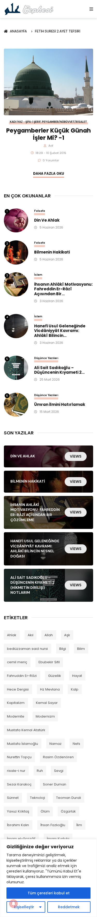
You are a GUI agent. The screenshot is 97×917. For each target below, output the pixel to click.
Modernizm (45, 716)
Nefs (76, 743)
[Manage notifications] (13, 903)
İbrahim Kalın (18, 825)
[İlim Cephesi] (29, 8)
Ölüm (45, 811)
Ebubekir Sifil (49, 662)
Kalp (74, 689)
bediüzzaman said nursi (27, 648)
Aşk (67, 635)
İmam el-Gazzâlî (21, 838)
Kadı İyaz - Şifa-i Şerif (25, 122)
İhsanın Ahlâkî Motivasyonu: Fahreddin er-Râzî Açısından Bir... (63, 289)
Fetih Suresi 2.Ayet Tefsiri (57, 31)
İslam (38, 274)
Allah (48, 635)
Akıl (30, 635)
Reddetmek (69, 907)
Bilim (81, 648)
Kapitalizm (16, 702)
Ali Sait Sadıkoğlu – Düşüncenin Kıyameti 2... (59, 370)
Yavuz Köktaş (18, 811)
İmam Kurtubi (58, 838)
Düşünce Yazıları (46, 358)
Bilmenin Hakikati (52, 252)
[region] (48, 878)
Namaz (55, 743)
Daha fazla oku (48, 173)
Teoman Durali (68, 797)
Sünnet (13, 797)
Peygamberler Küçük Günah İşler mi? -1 (48, 134)
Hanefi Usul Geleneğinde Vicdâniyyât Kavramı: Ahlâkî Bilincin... (59, 331)
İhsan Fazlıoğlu (52, 825)
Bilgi (62, 648)
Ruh (40, 770)
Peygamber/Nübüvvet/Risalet (64, 122)
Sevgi (58, 770)
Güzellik (54, 675)
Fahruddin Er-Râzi (22, 675)
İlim (79, 825)
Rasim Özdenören (58, 757)
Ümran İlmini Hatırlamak (59, 404)
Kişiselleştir (24, 907)
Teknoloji (37, 797)
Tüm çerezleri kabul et (49, 893)
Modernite (15, 716)
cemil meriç (17, 662)
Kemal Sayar (47, 702)
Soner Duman (54, 784)
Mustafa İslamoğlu (22, 743)
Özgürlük (68, 811)
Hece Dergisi (18, 689)
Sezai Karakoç (19, 784)
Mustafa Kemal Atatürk (26, 730)
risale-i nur (16, 770)
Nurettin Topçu (19, 757)
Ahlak (11, 635)
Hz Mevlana (50, 689)
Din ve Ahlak (46, 220)
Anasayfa (19, 31)
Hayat (77, 675)
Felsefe (39, 211)
